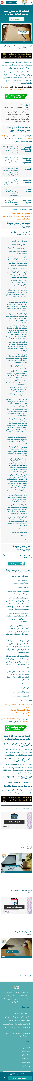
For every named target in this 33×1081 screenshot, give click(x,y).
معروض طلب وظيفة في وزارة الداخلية (16, 216)
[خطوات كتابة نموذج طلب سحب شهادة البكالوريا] (16, 58)
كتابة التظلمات (25, 1058)
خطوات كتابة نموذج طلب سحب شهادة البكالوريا (16, 108)
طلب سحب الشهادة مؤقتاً (21, 117)
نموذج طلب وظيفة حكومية (20, 710)
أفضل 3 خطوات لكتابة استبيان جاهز (19, 1020)
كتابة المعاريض (25, 1048)
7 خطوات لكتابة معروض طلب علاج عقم (17, 1017)
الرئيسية (29, 46)
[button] (31, 2)
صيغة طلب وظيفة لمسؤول (20, 213)
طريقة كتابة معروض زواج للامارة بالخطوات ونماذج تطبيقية (16, 1029)
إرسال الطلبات (25, 1066)
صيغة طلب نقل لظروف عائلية (21, 890)
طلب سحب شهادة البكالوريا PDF (18, 114)
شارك (4, 1079)
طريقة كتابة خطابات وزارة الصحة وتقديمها (16, 1024)
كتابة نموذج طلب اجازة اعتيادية (21, 932)
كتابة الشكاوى (25, 1055)
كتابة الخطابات (25, 1051)
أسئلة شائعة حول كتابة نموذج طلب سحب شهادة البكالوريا (17, 120)
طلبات (23, 46)
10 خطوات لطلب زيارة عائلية (21, 1013)
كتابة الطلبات (26, 1062)
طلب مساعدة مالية (25, 976)
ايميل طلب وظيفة (25, 847)
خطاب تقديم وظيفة (23, 219)
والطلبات (13, 90)
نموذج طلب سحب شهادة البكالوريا (18, 112)
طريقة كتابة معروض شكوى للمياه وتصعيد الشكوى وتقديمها (16, 1035)
